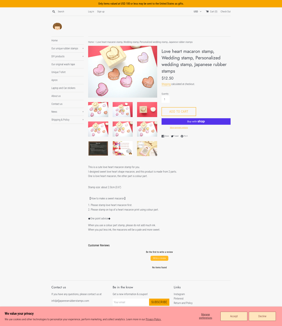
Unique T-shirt (58, 72)
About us (56, 95)
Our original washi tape (63, 64)
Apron (54, 80)
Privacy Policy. (153, 319)
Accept (234, 316)
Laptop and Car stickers (63, 88)
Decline (262, 316)
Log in (91, 11)
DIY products (67, 56)
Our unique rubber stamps (67, 48)
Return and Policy (183, 303)
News (67, 111)
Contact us (56, 103)
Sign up (100, 11)
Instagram (179, 294)
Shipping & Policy (67, 119)
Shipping (166, 84)
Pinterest (179, 298)
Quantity (165, 93)
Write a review (159, 258)
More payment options (179, 127)
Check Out (226, 11)
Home (54, 40)
